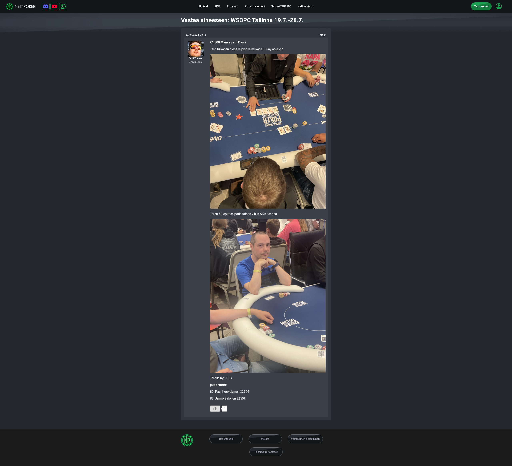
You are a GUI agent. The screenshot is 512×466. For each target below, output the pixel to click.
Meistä (265, 438)
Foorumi (232, 6)
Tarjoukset (481, 6)
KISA (217, 6)
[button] (499, 6)
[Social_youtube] (54, 6)
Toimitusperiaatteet (266, 451)
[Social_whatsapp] (63, 6)
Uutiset (203, 6)
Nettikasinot (305, 6)
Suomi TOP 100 (281, 6)
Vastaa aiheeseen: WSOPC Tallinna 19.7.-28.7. (242, 20)
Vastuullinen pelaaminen (305, 438)
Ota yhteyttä (226, 438)
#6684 (322, 34)
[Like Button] (215, 409)
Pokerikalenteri (255, 6)
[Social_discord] (46, 6)
